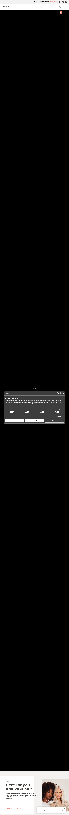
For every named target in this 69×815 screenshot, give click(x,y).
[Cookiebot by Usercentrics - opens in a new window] (58, 393)
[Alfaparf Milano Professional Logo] (6, 7)
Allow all (54, 420)
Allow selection (34, 420)
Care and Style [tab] (19, 6)
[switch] (27, 412)
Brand (49, 6)
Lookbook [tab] (36, 6)
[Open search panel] (59, 7)
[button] (66, 389)
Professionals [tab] (43, 6)
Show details (58, 416)
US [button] (64, 7)
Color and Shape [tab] (29, 6)
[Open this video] (61, 12)
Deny (15, 420)
